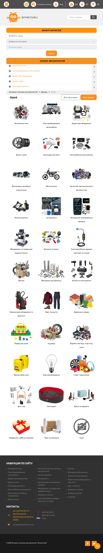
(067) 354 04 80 (48, 515)
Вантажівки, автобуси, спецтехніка (17, 494)
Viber (44, 518)
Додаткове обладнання (18, 478)
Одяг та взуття (74, 486)
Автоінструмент (45, 475)
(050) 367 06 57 (48, 512)
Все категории (71, 97)
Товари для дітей (75, 493)
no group (71, 497)
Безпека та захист (45, 495)
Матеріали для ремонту (78, 472)
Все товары (88, 97)
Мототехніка (13, 499)
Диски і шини (13, 482)
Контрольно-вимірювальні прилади (49, 483)
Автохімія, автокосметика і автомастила (49, 469)
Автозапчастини (15, 468)
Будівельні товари (75, 489)
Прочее (71, 468)
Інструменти (43, 478)
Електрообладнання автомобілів (16, 473)
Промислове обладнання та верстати (79, 480)
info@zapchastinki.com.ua (22, 524)
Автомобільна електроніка (19, 489)
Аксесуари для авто (16, 486)
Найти (51, 53)
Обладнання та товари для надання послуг (49, 489)
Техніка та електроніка (77, 476)
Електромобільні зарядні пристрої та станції (48, 499)
